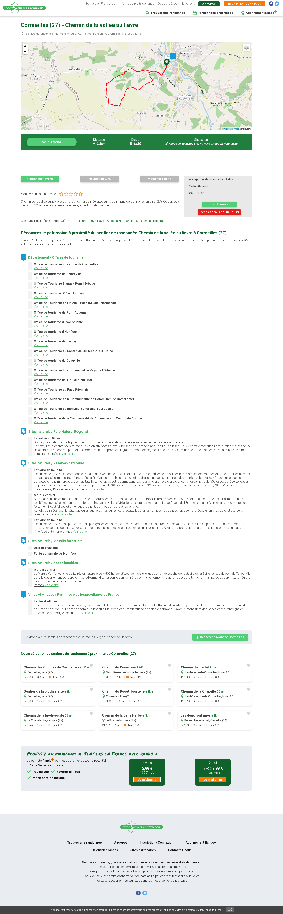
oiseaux (171, 450)
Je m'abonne (147, 780)
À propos (209, 3)
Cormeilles (84, 33)
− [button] (25, 51)
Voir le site (41, 268)
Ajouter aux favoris (40, 179)
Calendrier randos (105, 850)
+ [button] (25, 46)
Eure (73, 33)
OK (230, 909)
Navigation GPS (100, 179)
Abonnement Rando (260, 13)
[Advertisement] (136, 162)
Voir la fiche (51, 142)
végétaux (153, 450)
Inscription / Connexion (156, 842)
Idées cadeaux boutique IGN (219, 212)
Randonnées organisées (215, 13)
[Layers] (246, 47)
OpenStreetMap (231, 128)
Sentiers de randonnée (39, 33)
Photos (39, 585)
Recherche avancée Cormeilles (222, 637)
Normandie (62, 33)
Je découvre (219, 204)
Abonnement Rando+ (201, 842)
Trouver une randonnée (168, 13)
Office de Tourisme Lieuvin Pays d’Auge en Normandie (203, 143)
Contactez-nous (180, 850)
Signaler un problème (150, 221)
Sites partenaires (143, 850)
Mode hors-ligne (159, 179)
